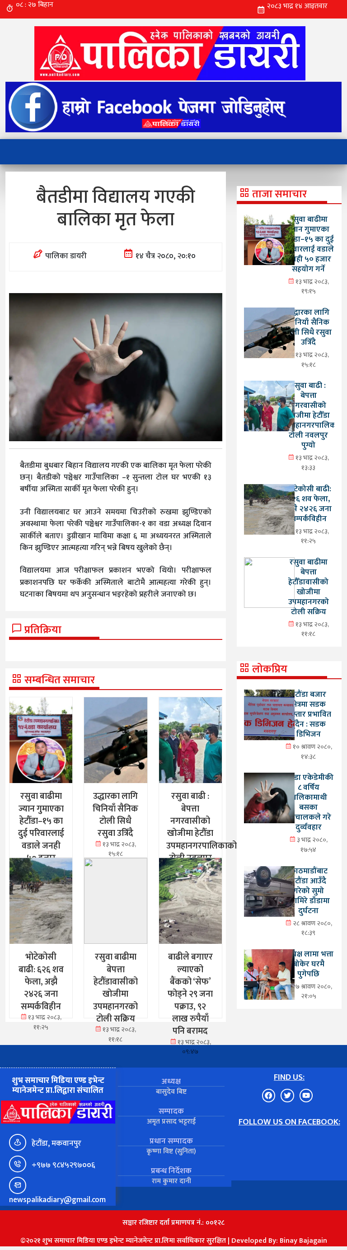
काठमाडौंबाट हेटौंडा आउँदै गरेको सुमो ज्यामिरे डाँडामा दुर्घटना (308, 890)
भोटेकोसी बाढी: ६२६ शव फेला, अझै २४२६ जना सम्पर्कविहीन (309, 503)
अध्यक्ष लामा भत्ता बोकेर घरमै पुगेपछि (308, 963)
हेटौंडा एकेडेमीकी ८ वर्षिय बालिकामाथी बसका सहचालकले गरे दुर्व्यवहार (308, 802)
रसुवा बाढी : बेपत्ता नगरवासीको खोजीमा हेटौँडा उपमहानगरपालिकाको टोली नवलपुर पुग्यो (314, 415)
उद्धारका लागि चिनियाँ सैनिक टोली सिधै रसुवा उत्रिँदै (308, 327)
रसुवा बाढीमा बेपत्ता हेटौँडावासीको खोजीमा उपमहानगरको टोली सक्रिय (308, 586)
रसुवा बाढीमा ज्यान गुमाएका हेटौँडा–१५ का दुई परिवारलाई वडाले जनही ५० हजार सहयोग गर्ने (308, 244)
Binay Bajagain (303, 1241)
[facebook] (173, 107)
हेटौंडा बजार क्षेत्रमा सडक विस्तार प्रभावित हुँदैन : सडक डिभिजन (308, 714)
